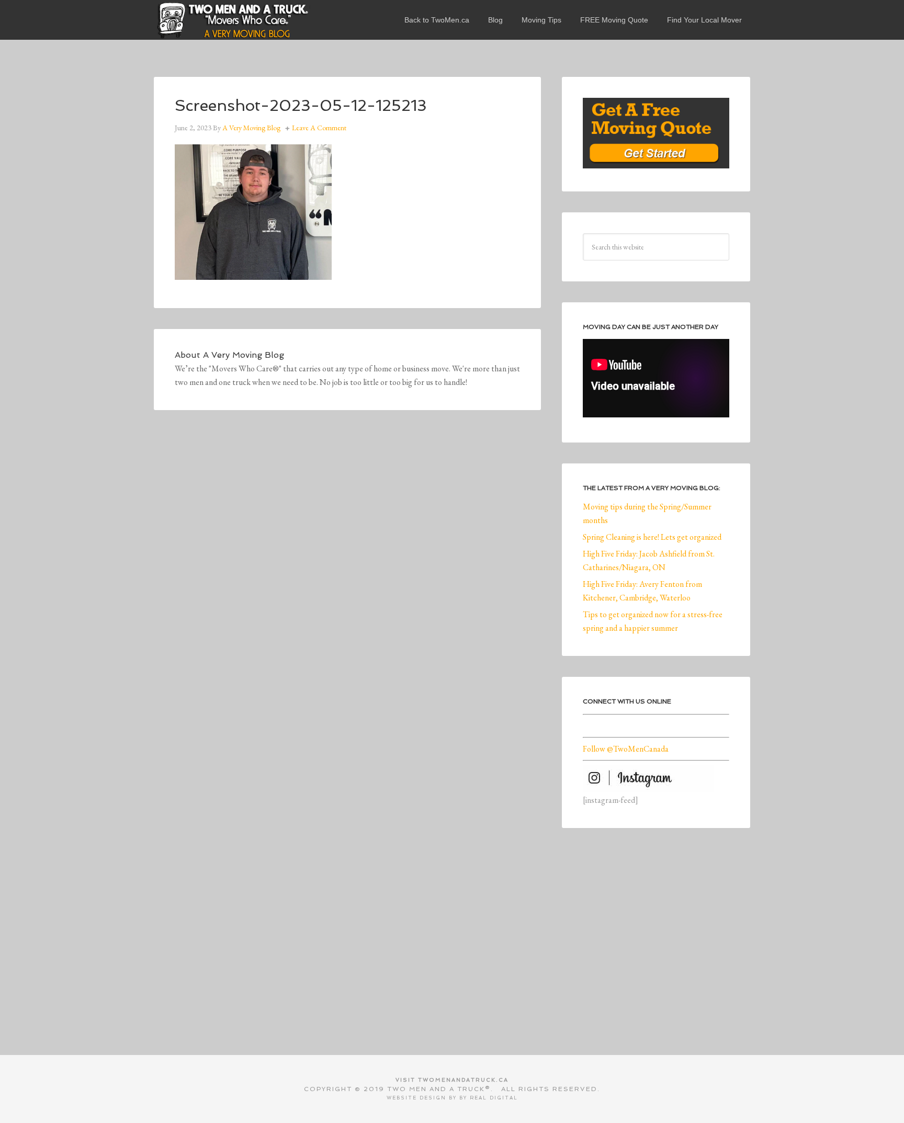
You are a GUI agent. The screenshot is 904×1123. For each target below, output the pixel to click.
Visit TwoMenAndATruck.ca (452, 1080)
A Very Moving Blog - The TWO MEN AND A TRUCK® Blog (232, 20)
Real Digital (494, 1098)
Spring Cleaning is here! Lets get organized (652, 536)
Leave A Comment (319, 127)
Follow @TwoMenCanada (626, 748)
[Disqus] (347, 575)
